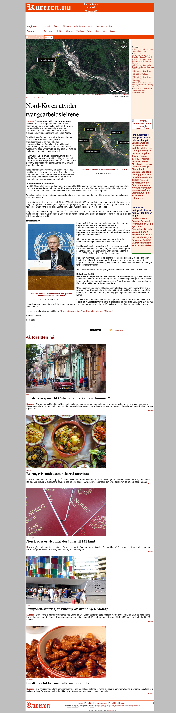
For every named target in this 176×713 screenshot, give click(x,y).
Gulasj (135, 150)
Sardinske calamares (137, 196)
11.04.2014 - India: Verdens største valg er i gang (142, 50)
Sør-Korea (29, 679)
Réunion (136, 221)
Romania (136, 245)
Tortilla (136, 180)
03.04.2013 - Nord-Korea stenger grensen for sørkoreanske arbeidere (141, 73)
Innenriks (47, 26)
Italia (141, 237)
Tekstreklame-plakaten (133, 705)
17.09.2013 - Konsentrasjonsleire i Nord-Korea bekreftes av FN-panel (142, 55)
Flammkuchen (139, 169)
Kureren (30, 121)
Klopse (145, 158)
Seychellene (138, 229)
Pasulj (148, 175)
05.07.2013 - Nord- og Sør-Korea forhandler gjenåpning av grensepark (143, 67)
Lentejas (144, 182)
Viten (97, 31)
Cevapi (135, 153)
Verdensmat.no (140, 143)
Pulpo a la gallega (140, 167)
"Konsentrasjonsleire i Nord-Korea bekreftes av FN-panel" (86, 311)
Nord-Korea (41, 98)
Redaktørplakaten (106, 705)
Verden (109, 26)
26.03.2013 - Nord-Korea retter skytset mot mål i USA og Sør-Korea (142, 85)
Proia (147, 190)
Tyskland (137, 226)
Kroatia (148, 234)
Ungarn (148, 237)
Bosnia (148, 229)
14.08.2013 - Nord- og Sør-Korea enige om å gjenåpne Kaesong (142, 61)
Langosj (136, 172)
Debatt (112, 31)
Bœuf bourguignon (141, 185)
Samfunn (80, 31)
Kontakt (122, 703)
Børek (145, 145)
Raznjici (144, 180)
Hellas (135, 237)
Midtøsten (67, 26)
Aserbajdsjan (139, 224)
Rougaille (144, 153)
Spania (135, 232)
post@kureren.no (112, 710)
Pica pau (148, 164)
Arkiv (87, 703)
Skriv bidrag (113, 703)
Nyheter (81, 703)
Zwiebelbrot (137, 159)
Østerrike (146, 242)
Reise (104, 31)
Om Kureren (94, 703)
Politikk (60, 31)
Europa (57, 26)
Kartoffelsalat (138, 148)
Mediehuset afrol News (101, 706)
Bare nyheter (49, 31)
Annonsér (104, 703)
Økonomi (69, 31)
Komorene (137, 240)
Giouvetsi (136, 161)
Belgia (135, 235)
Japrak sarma (139, 156)
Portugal (145, 221)
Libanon (143, 232)
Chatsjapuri (138, 174)
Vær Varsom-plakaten (118, 705)
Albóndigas (145, 151)
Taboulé (148, 148)
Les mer (150, 410)
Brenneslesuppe (138, 190)
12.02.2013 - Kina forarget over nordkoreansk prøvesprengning (142, 90)
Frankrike (146, 245)
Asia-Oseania (79, 26)
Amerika (99, 26)
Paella (144, 161)
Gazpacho (137, 146)
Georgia (147, 240)
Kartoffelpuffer (145, 177)
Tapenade (145, 172)
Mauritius (136, 243)
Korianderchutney (142, 187)
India (141, 234)
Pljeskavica (138, 164)
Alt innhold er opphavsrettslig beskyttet (120, 706)
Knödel (135, 183)
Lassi (135, 177)
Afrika (90, 26)
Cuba (28, 394)
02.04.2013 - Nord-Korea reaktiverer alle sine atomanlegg (141, 79)
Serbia (150, 224)
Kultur (89, 31)
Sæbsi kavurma (140, 192)
